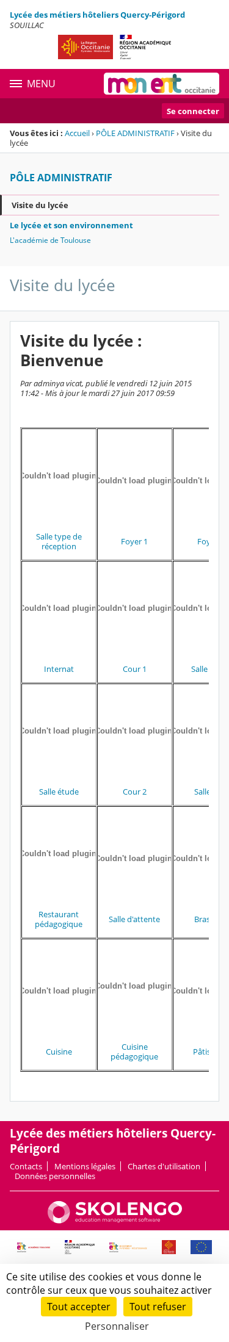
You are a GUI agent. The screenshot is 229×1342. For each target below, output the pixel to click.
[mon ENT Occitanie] (161, 83)
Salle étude (59, 791)
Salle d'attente (134, 919)
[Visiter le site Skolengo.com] (115, 1220)
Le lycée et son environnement (71, 225)
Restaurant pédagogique (58, 919)
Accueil (77, 133)
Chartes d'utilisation (164, 1166)
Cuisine (59, 1051)
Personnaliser (117, 1326)
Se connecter (193, 111)
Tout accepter (79, 1306)
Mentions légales (84, 1166)
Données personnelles (55, 1176)
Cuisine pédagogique (134, 1051)
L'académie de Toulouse (50, 240)
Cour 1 (135, 668)
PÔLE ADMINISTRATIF (135, 133)
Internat (59, 668)
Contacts (26, 1166)
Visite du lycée (40, 205)
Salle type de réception (59, 541)
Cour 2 (135, 791)
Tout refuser (157, 1306)
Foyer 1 (134, 541)
